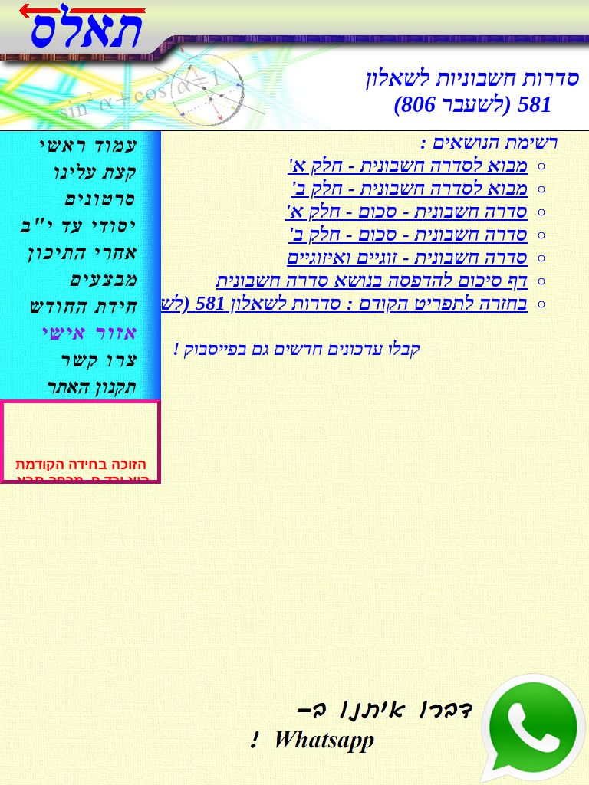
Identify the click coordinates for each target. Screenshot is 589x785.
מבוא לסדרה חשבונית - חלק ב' (409, 188)
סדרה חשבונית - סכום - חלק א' (406, 211)
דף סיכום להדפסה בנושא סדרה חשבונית (372, 280)
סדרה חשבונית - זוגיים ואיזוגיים (407, 257)
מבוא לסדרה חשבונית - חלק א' (408, 165)
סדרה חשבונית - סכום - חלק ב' (408, 234)
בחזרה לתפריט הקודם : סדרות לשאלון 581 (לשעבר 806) (307, 303)
